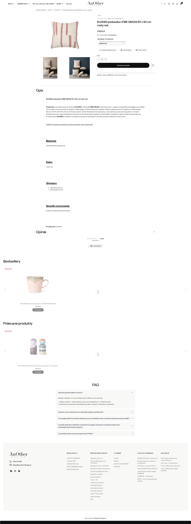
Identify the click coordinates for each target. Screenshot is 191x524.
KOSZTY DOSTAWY (96, 494)
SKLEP (50, 10)
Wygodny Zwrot (95, 458)
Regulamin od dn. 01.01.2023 (99, 466)
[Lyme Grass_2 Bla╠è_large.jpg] (79, 68)
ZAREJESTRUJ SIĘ (73, 464)
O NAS (116, 458)
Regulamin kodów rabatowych (100, 469)
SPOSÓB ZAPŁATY (96, 491)
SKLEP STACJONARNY (121, 464)
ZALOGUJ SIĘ (71, 461)
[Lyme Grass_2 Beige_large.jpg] (50, 68)
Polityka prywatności (97, 483)
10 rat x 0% (93, 480)
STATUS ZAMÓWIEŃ (73, 458)
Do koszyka (38, 310)
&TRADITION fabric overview (146, 458)
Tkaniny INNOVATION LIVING (146, 469)
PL (162, 3)
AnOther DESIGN (40, 10)
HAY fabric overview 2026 (146, 466)
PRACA (116, 461)
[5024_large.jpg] (65, 34)
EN (165, 3)
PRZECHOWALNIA (73, 469)
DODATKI (57, 10)
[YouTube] (19, 471)
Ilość (98, 56)
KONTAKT (117, 467)
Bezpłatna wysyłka (96, 474)
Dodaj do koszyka (123, 65)
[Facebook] (11, 471)
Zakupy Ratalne (95, 477)
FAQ (91, 499)
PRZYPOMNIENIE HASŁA (75, 467)
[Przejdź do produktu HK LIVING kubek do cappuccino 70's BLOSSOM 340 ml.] (38, 284)
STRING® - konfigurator (145, 476)
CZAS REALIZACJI (96, 485)
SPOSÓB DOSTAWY (96, 488)
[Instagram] (15, 471)
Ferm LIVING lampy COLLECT (170, 466)
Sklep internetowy (95, 518)
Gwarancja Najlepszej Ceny (99, 471)
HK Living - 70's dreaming (169, 463)
